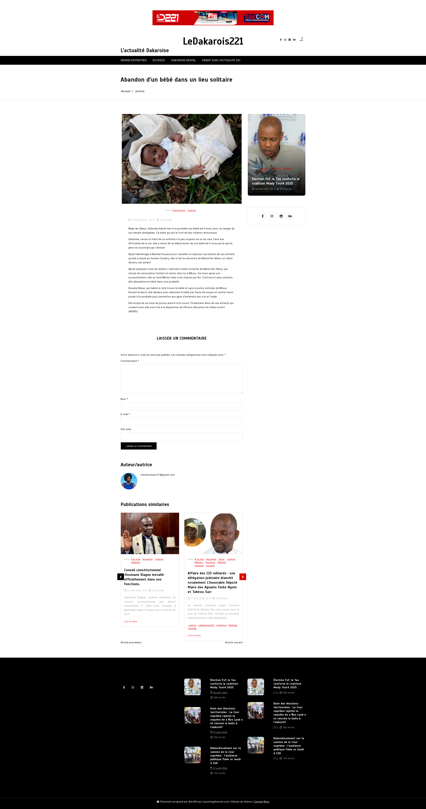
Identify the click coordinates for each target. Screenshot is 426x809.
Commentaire (130, 361)
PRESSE (158, 562)
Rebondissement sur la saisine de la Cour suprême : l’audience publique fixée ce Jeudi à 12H (225, 755)
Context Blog (261, 801)
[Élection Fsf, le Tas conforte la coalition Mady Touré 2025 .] (192, 690)
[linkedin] (290, 40)
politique (158, 625)
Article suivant (234, 642)
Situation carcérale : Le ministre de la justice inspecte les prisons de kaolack (213, 574)
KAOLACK (203, 612)
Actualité (148, 559)
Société (147, 565)
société (129, 628)
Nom (124, 399)
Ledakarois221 (143, 625)
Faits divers (178, 210)
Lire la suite (130, 635)
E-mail (125, 414)
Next (242, 576)
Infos (158, 559)
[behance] (294, 40)
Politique (147, 562)
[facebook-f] (281, 40)
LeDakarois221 (213, 41)
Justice (192, 210)
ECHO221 (159, 60)
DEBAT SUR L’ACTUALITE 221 (221, 60)
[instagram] (285, 40)
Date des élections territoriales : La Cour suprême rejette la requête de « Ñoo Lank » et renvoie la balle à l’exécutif (276, 176)
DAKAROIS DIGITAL (183, 60)
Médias (135, 562)
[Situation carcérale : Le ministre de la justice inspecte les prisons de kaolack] (213, 533)
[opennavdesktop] (301, 40)
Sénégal (135, 565)
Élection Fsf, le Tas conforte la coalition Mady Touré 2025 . (224, 683)
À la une (135, 559)
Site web (126, 429)
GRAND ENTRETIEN (134, 60)
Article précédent (131, 642)
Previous (120, 576)
